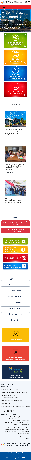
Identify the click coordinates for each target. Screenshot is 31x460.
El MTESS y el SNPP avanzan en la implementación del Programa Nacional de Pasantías (15, 166)
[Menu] (4, 7)
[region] (15, 20)
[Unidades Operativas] (15, 89)
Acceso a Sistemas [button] (16, 285)
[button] (15, 20)
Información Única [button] (16, 314)
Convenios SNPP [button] (16, 308)
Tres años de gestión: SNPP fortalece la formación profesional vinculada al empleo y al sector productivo (15, 132)
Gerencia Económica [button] (16, 296)
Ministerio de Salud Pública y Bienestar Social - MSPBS (17, 437)
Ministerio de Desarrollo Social (21, 420)
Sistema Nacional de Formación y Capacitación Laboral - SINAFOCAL (17, 432)
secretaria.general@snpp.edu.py (13, 400)
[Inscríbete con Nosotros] (15, 40)
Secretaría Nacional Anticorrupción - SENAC (17, 429)
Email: (3, 400)
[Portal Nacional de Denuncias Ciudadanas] (15, 266)
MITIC (28, 422)
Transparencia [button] (16, 279)
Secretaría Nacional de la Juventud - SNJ (19, 428)
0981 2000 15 (13, 395)
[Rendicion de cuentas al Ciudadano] (15, 257)
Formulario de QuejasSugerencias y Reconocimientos (15, 358)
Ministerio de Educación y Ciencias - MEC (18, 435)
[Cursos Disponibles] (15, 57)
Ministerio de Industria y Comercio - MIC (19, 426)
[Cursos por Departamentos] (15, 73)
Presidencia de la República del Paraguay (18, 417)
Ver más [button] (15, 217)
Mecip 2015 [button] (16, 320)
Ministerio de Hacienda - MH (22, 424)
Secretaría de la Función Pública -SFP (14, 422)
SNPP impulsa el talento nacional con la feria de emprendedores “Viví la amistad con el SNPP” (13, 201)
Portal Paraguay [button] (16, 291)
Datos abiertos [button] (16, 302)
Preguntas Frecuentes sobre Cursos (15, 340)
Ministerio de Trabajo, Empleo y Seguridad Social (16, 419)
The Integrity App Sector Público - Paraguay (15, 376)
